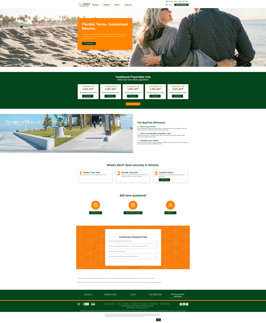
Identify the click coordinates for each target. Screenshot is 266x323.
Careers (133, 294)
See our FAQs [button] (96, 212)
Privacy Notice (134, 303)
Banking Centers (110, 294)
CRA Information (143, 303)
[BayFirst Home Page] (84, 4)
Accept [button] (158, 319)
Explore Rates (88, 43)
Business (106, 5)
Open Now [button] (164, 179)
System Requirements (165, 303)
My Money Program (154, 303)
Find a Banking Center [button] (133, 212)
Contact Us (128, 5)
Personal (95, 5)
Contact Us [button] (170, 212)
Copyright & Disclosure (110, 303)
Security (119, 303)
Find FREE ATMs (155, 294)
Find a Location (133, 104)
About (117, 5)
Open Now (88, 96)
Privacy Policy (140, 316)
